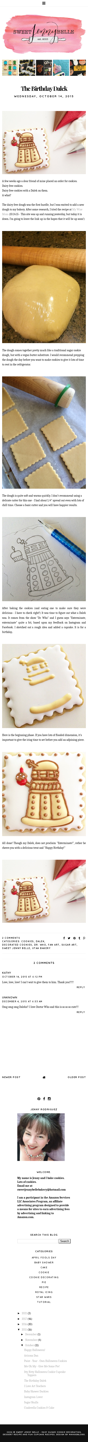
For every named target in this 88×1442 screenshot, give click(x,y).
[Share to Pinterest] (74, 938)
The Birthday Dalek (35, 1380)
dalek (40, 941)
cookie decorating (44, 1277)
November (31, 1340)
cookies (27, 941)
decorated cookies (17, 944)
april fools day (44, 1257)
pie (44, 1282)
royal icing (44, 1292)
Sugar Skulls (31, 1402)
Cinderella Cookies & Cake (39, 1407)
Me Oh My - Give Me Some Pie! (42, 1366)
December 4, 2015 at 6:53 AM (22, 1001)
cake (44, 1267)
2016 (25, 1324)
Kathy (6, 972)
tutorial (44, 1302)
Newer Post (11, 1077)
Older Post (77, 1077)
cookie (44, 1272)
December (31, 1334)
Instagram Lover (33, 1397)
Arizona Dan (31, 1355)
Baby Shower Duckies (36, 1391)
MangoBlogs (77, 1434)
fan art (54, 944)
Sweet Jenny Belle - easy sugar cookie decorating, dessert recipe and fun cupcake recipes (42, 1433)
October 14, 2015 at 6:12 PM (22, 976)
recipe (44, 1287)
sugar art (69, 944)
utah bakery (41, 948)
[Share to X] (69, 938)
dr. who (40, 944)
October (30, 1345)
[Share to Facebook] (64, 938)
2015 (25, 1329)
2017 (25, 1318)
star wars (44, 1297)
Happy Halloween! (34, 1350)
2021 (25, 1313)
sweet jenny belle (16, 948)
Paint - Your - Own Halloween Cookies (45, 1361)
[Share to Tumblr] (80, 938)
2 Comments (11, 938)
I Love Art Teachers (35, 1386)
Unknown (9, 997)
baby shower (44, 1262)
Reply (81, 987)
